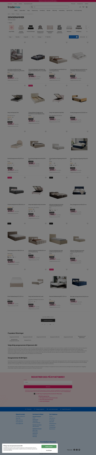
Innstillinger (49, 450)
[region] (30, 448)
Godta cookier (49, 446)
